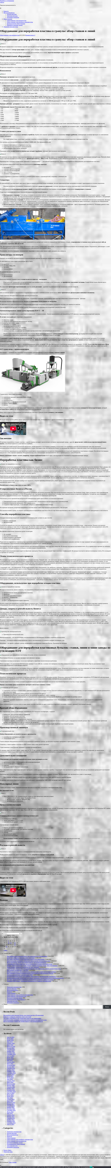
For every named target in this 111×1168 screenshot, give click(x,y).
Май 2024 (10, 1079)
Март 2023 (10, 1101)
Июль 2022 (10, 1112)
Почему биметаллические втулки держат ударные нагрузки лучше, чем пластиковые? (32, 965)
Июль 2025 (10, 1057)
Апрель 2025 (10, 1062)
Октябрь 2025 (11, 1052)
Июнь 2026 (10, 1040)
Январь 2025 (10, 1066)
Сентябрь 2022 (11, 1110)
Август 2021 (10, 1124)
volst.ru (2, 2)
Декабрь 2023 (11, 1087)
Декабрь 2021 (11, 1118)
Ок (91, 1167)
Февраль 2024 (11, 1084)
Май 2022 (10, 1113)
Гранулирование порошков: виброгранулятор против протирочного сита (28, 961)
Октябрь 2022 (11, 1109)
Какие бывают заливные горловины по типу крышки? (23, 967)
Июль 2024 (10, 1076)
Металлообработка (12, 990)
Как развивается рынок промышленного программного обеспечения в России (30, 973)
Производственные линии (15, 998)
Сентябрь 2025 (11, 1054)
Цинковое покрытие (13, 1002)
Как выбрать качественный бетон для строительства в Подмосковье (27, 956)
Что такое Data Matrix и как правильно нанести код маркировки (26, 959)
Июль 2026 (10, 1038)
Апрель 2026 (10, 1043)
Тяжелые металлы (12, 1001)
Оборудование (11, 993)
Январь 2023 (10, 1104)
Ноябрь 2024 (10, 1070)
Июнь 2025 (10, 1059)
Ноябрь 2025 (10, 1051)
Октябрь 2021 (11, 1121)
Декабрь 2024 (11, 1068)
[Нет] (93, 1167)
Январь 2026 (10, 1048)
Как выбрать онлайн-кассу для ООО (18, 970)
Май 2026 (10, 1042)
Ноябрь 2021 (10, 1119)
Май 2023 (10, 1098)
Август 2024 (10, 1074)
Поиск (5, 1004)
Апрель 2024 (10, 1080)
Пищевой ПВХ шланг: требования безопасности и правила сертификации (29, 981)
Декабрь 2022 (11, 1105)
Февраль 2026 (11, 1046)
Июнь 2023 (10, 1096)
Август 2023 (10, 1093)
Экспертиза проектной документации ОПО (20, 975)
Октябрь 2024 (11, 1071)
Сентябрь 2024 (11, 1073)
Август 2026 (10, 1037)
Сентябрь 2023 (11, 1091)
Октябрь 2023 (11, 1090)
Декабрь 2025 (11, 1049)
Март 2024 (10, 1082)
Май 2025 (10, 1060)
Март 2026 (10, 1045)
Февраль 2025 (11, 1065)
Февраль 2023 (11, 1102)
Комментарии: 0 (30, 35)
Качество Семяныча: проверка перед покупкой (21, 958)
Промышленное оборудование (16, 999)
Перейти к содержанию (7, 0)
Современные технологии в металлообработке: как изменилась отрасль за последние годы (34, 968)
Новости (9, 991)
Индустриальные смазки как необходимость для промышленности (26, 962)
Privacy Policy (7, 1150)
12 (8, 943)
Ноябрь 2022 (10, 1107)
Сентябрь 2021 (11, 1123)
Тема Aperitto (12, 1162)
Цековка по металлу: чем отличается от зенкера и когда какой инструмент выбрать (31, 972)
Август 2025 (10, 1056)
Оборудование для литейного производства (20, 995)
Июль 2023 (10, 1094)
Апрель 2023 (10, 1099)
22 (15, 944)
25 (6, 946)
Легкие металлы (12, 988)
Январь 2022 (10, 1116)
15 (15, 943)
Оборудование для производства (9, 35)
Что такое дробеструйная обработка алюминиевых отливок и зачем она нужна (30, 979)
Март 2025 (10, 1063)
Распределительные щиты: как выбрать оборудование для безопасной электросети (31, 976)
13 (10, 943)
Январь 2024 (10, 1085)
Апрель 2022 (10, 1115)
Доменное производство (14, 987)
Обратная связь (7, 1152)
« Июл (5, 950)
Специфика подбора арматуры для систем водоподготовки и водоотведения (29, 964)
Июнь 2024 (10, 1077)
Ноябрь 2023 (10, 1088)
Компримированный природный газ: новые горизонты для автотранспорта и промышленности (35, 978)
